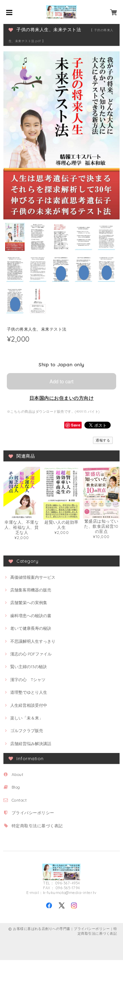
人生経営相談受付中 (28, 705)
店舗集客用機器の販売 (30, 589)
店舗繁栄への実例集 (28, 602)
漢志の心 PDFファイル (31, 653)
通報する (103, 440)
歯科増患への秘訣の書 (30, 615)
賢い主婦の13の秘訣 (28, 666)
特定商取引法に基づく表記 (37, 825)
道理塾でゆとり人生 (28, 692)
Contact (19, 800)
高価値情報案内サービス (32, 577)
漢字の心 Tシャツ (27, 679)
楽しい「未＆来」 (26, 717)
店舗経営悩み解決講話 (30, 743)
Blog (16, 787)
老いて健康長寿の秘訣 (30, 628)
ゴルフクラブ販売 (26, 730)
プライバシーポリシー (33, 812)
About (17, 774)
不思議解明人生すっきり (32, 641)
